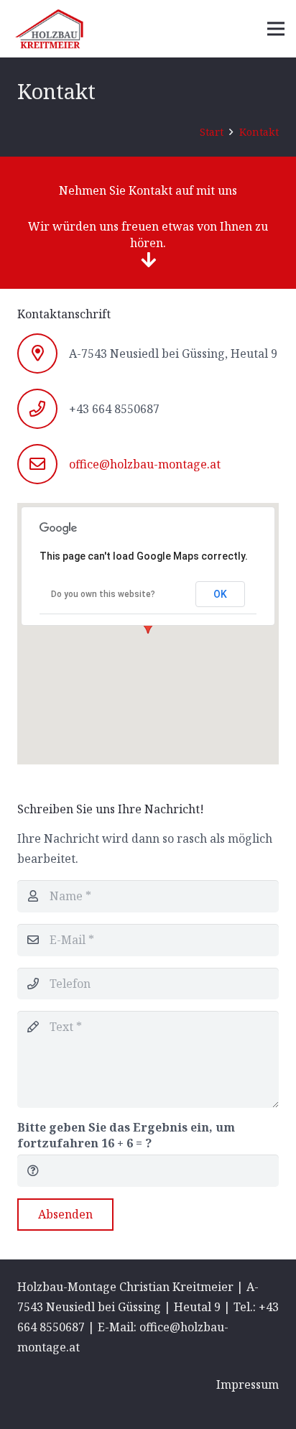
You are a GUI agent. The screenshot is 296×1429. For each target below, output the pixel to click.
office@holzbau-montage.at (145, 464)
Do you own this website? (103, 594)
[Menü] (276, 29)
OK (220, 594)
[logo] (49, 28)
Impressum (247, 1384)
